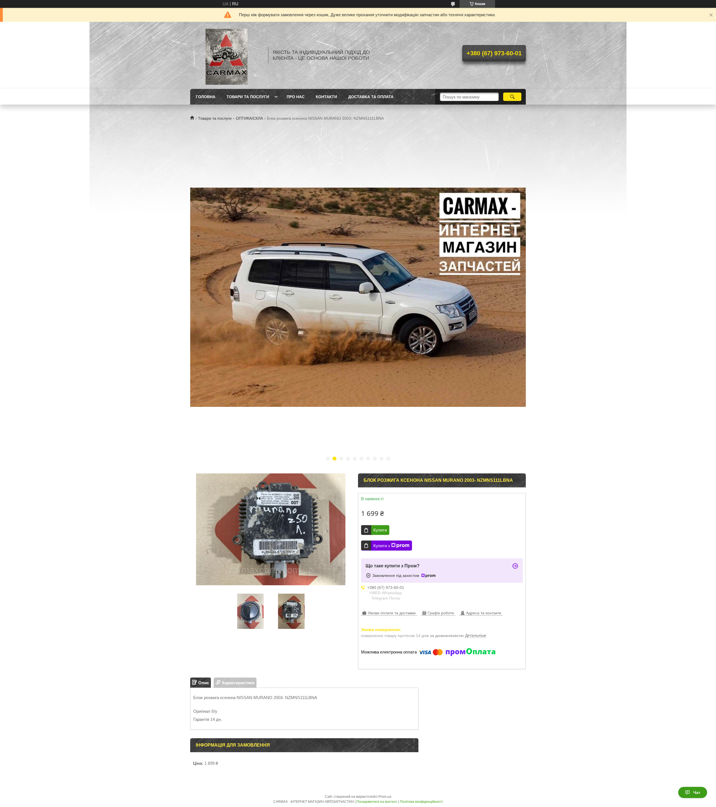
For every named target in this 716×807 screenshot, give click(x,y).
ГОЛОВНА (205, 97)
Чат (696, 792)
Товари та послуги (215, 118)
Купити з (381, 545)
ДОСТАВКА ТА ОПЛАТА (371, 97)
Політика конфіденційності (421, 802)
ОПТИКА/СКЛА (249, 118)
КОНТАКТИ (326, 97)
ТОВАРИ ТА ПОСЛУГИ (248, 97)
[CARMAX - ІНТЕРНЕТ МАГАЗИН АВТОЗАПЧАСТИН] (226, 55)
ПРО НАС (296, 97)
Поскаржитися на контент (376, 802)
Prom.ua (384, 797)
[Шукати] (512, 97)
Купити (380, 530)
